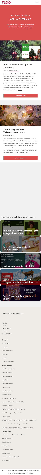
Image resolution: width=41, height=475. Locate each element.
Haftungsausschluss (7, 350)
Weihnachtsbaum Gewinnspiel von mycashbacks (17, 66)
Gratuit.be (4, 325)
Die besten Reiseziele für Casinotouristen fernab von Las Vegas (19, 420)
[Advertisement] (20, 192)
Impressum (5, 347)
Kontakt (4, 358)
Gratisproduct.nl (6, 328)
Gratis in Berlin (6, 416)
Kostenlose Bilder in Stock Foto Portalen (13, 402)
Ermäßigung (12, 135)
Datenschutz (5, 343)
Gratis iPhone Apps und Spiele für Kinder (13, 413)
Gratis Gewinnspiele (14, 70)
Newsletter (5, 354)
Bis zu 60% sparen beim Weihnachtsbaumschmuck (14, 131)
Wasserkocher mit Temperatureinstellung (13, 435)
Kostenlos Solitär (6, 394)
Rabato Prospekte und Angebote (10, 457)
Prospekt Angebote (7, 438)
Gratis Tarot (5, 380)
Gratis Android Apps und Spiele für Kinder (13, 409)
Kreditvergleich (6, 453)
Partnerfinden (6, 446)
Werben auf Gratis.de (8, 361)
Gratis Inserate (6, 387)
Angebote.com (6, 460)
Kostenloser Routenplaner (9, 398)
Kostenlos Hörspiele (7, 405)
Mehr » (20, 90)
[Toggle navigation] (37, 2)
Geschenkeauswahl (7, 449)
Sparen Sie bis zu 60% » (20, 158)
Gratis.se (4, 331)
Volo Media (30, 473)
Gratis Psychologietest (8, 376)
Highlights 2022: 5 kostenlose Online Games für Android (17, 427)
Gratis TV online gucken (8, 369)
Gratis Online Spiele (7, 383)
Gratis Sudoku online (7, 391)
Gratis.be (4, 323)
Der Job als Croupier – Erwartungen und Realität (15, 424)
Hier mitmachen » (21, 95)
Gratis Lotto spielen (7, 372)
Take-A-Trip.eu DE (6, 333)
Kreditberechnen (6, 442)
